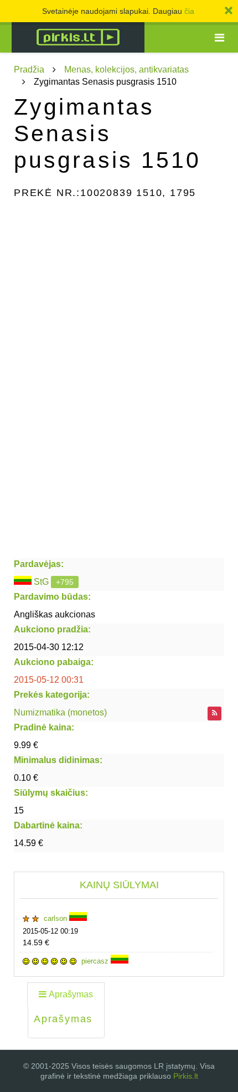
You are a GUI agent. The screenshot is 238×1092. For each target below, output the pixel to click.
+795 (65, 582)
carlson (56, 918)
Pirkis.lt (185, 1076)
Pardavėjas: (39, 564)
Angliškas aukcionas (54, 614)
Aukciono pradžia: (52, 629)
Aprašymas (71, 994)
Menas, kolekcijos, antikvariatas (126, 69)
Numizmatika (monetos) (60, 712)
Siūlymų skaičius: (51, 792)
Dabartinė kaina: (48, 825)
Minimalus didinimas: (58, 760)
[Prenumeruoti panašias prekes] (214, 713)
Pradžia (29, 69)
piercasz (96, 961)
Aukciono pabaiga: (54, 662)
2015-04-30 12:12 (49, 647)
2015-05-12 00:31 (49, 679)
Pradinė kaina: (44, 727)
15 (19, 810)
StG (41, 581)
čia (189, 11)
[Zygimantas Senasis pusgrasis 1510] (119, 264)
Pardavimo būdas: (52, 596)
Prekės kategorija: (52, 694)
